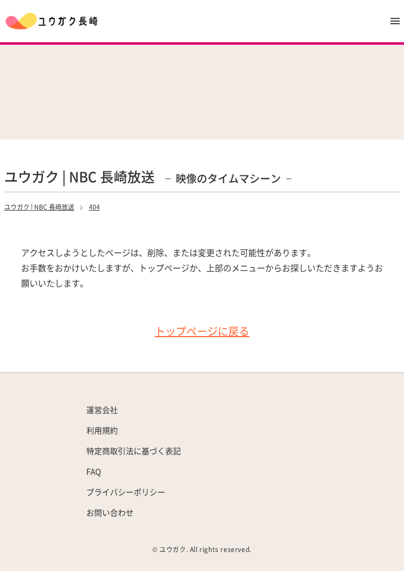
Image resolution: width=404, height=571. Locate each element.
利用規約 (102, 430)
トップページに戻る (202, 331)
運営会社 (102, 409)
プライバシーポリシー (125, 491)
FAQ (93, 471)
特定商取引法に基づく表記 (133, 450)
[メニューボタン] (395, 21)
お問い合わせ (110, 512)
